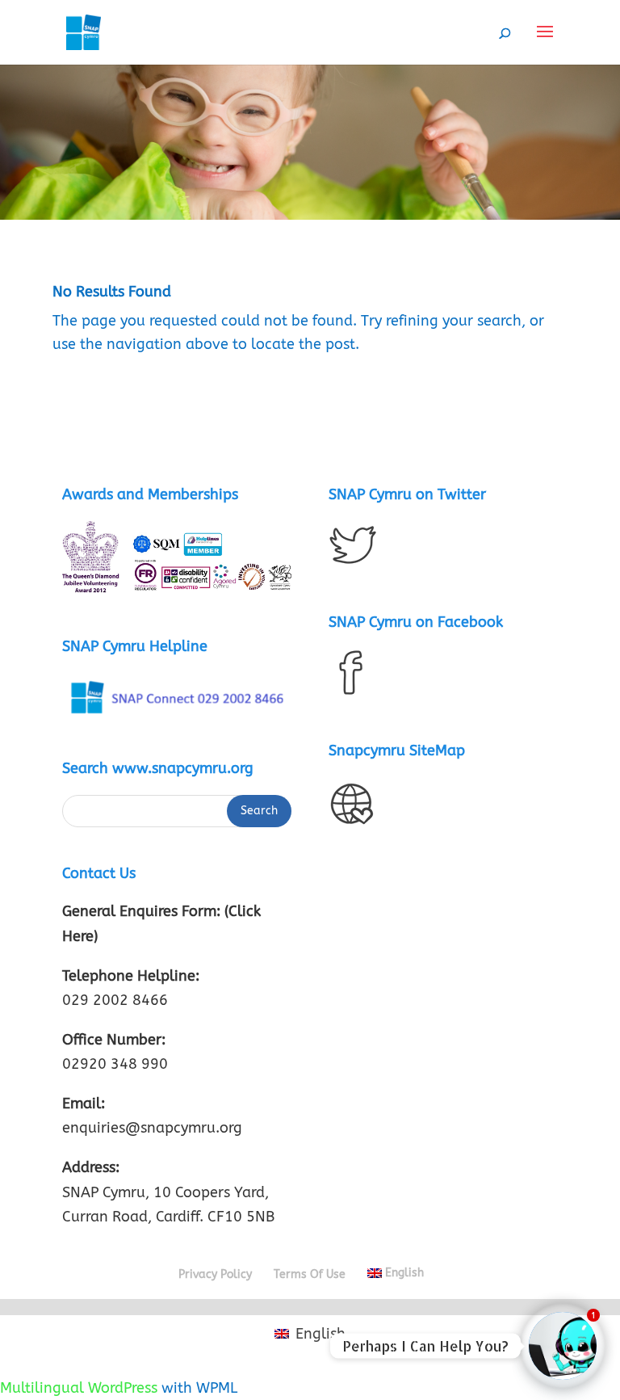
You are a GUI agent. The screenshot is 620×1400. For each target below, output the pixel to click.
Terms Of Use (310, 1274)
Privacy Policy (215, 1274)
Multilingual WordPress (78, 1388)
